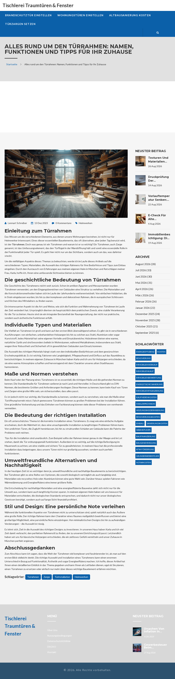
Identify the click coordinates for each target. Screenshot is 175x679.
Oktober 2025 (146, 326)
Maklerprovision (145, 403)
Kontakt (51, 652)
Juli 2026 (143, 270)
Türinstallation (62, 576)
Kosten (161, 351)
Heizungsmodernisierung (150, 410)
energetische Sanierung (149, 384)
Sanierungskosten (157, 423)
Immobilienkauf (145, 371)
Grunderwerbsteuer (147, 456)
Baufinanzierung (145, 436)
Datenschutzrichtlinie (58, 641)
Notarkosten (143, 462)
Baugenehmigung (146, 443)
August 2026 (145, 264)
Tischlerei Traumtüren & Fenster (38, 5)
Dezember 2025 (147, 313)
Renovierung (143, 358)
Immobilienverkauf (147, 364)
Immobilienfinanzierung (149, 391)
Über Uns (52, 630)
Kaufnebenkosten (146, 397)
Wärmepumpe (143, 430)
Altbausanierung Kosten (130, 15)
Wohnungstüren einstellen (80, 15)
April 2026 (144, 289)
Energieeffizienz (145, 351)
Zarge (47, 576)
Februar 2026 (146, 301)
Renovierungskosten (148, 417)
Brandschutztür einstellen (28, 15)
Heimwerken (85, 223)
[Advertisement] (87, 107)
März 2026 (144, 295)
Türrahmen (33, 576)
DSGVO (51, 646)
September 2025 (147, 332)
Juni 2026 (143, 276)
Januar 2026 (145, 307)
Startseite (11, 64)
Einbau (140, 423)
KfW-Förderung (145, 449)
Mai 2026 (143, 282)
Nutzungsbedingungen (59, 635)
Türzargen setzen (20, 23)
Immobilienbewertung (148, 377)
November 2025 (147, 320)
